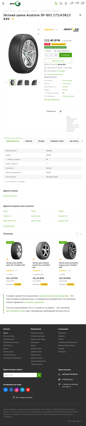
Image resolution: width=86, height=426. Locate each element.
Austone (65, 87)
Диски (5, 349)
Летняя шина (67, 80)
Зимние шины (8, 336)
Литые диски (8, 352)
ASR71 (5, 211)
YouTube (28, 390)
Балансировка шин (38, 361)
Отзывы (61, 349)
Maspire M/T (63, 216)
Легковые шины (68, 96)
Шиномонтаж (36, 352)
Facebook (11, 390)
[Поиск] (61, 4)
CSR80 (61, 211)
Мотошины (7, 345)
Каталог (6, 329)
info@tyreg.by (67, 379)
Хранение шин (36, 358)
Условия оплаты (37, 333)
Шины (5, 333)
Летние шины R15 (10, 196)
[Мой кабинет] (66, 3)
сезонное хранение (34, 302)
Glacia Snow (35, 216)
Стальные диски (9, 355)
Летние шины (8, 339)
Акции (33, 345)
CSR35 (33, 211)
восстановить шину (15, 311)
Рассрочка (35, 342)
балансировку (62, 296)
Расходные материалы (12, 358)
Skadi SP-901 (36, 221)
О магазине (63, 329)
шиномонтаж (45, 296)
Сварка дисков (37, 364)
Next (39, 82)
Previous (7, 82)
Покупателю (36, 329)
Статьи (60, 339)
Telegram (22, 390)
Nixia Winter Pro (9, 221)
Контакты (62, 352)
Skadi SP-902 (63, 221)
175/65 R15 (67, 84)
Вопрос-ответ (36, 349)
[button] (76, 310)
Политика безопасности (67, 342)
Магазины (62, 333)
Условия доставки (38, 336)
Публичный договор (66, 345)
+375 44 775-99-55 (69, 374)
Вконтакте (5, 390)
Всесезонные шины (11, 342)
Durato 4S (7, 216)
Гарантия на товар (38, 339)
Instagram (17, 390)
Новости (61, 336)
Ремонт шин (35, 355)
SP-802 (65, 90)
